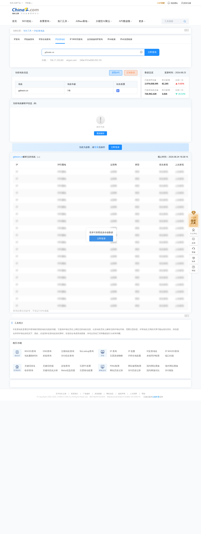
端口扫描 (169, 355)
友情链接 (98, 393)
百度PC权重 (85, 365)
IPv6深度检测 (126, 39)
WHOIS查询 (30, 351)
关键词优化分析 (50, 370)
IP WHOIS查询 (76, 39)
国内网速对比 (153, 370)
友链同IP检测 (153, 355)
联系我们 (74, 393)
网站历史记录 (116, 370)
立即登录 (115, 147)
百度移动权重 (86, 370)
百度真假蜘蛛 (116, 355)
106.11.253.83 (56, 60)
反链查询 (65, 365)
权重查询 (44, 21)
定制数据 (130, 72)
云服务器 (155, 396)
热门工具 (62, 21)
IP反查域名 (39, 30)
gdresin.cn (18, 156)
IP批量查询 (29, 39)
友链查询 (47, 355)
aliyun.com (71, 60)
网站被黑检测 (134, 365)
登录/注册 (187, 3)
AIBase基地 (81, 21)
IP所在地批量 (134, 355)
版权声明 (121, 393)
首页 (14, 21)
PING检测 (114, 365)
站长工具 (27, 30)
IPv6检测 (111, 39)
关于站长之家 (61, 393)
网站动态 (109, 393)
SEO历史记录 (134, 370)
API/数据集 (124, 21)
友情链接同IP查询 (95, 39)
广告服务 (86, 393)
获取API (116, 72)
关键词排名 (30, 365)
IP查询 (17, 39)
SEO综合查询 (67, 355)
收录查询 (29, 370)
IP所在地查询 (44, 39)
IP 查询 (113, 351)
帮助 (143, 393)
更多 (141, 21)
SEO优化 (26, 21)
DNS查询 (47, 351)
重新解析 (100, 133)
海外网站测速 (171, 365)
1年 (69, 90)
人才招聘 (133, 393)
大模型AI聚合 (103, 21)
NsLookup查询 (87, 351)
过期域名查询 (67, 351)
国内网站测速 (153, 365)
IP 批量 (131, 351)
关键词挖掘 (48, 365)
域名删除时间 (31, 355)
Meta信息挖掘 (68, 370)
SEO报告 (169, 370)
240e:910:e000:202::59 (90, 60)
